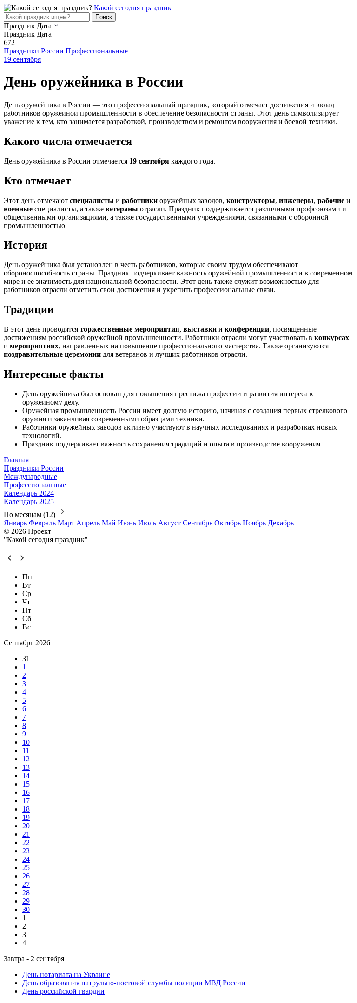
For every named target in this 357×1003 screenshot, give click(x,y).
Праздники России (34, 51)
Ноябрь (254, 523)
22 (26, 842)
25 (26, 868)
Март (66, 523)
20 (26, 826)
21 (26, 834)
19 (26, 817)
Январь (15, 523)
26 (26, 876)
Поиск (103, 16)
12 (26, 759)
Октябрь (227, 523)
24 (26, 859)
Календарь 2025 (29, 501)
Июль (147, 523)
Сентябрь (197, 523)
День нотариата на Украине (66, 974)
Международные (30, 476)
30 (26, 909)
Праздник (19, 26)
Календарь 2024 (29, 493)
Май (109, 523)
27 (26, 884)
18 (26, 809)
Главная (16, 460)
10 (26, 742)
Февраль (42, 523)
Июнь (127, 523)
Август (169, 523)
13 (26, 767)
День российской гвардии (63, 991)
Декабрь (281, 523)
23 (26, 851)
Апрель (88, 523)
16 (26, 792)
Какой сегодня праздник (133, 8)
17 (26, 801)
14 (26, 776)
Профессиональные (97, 51)
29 (26, 901)
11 (25, 750)
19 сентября (22, 59)
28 (26, 893)
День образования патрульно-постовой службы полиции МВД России (133, 983)
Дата (44, 26)
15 (26, 784)
